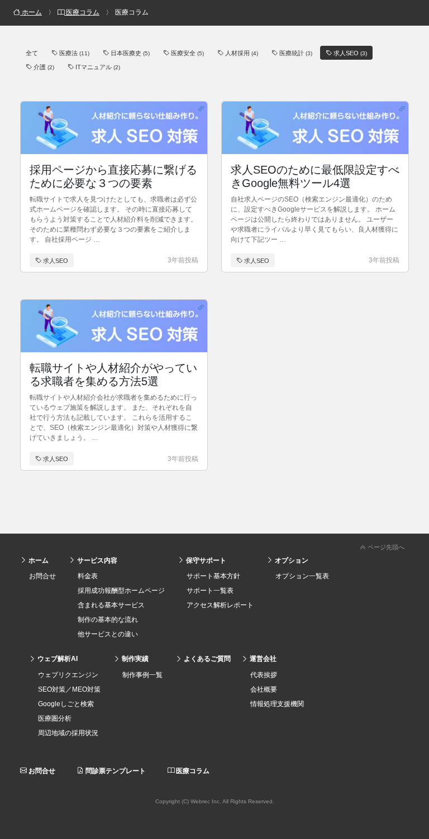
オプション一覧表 (302, 576)
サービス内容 (96, 560)
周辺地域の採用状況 (68, 733)
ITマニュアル (97, 67)
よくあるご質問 (206, 659)
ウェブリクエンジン (68, 675)
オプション (290, 560)
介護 (43, 67)
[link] (214, 545)
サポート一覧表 (210, 591)
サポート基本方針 (213, 576)
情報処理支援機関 (277, 704)
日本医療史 (129, 53)
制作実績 (134, 659)
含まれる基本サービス (111, 605)
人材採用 (240, 53)
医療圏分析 (55, 718)
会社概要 (263, 689)
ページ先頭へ (385, 547)
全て (32, 53)
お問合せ (42, 576)
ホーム (38, 560)
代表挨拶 (263, 675)
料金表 (88, 576)
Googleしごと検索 (66, 704)
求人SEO (349, 53)
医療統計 (295, 53)
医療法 (73, 53)
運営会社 (262, 659)
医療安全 (186, 53)
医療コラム (191, 771)
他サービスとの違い (108, 634)
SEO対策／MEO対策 (69, 689)
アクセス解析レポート (220, 605)
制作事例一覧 (142, 675)
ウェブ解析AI (57, 659)
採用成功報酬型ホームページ (121, 591)
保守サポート (205, 560)
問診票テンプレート (115, 771)
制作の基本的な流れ (108, 620)
